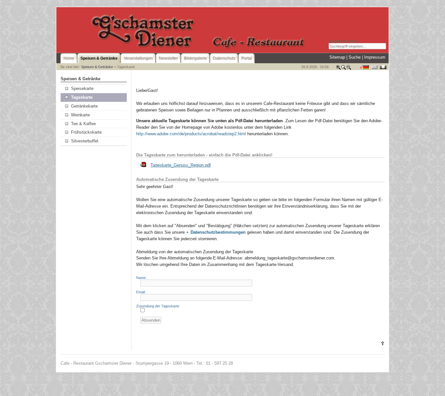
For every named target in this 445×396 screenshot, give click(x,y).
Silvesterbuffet (84, 141)
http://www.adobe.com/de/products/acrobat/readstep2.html (191, 133)
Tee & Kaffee (83, 123)
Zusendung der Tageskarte (157, 306)
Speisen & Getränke (97, 67)
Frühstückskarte (86, 132)
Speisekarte (82, 88)
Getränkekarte (84, 106)
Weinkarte (80, 114)
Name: (141, 278)
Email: (141, 292)
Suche (355, 57)
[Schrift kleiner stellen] (349, 68)
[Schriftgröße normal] (343, 68)
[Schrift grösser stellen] (338, 68)
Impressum (374, 57)
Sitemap (337, 57)
